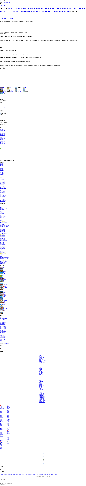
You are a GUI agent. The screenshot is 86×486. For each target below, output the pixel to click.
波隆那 (37, 11)
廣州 (50, 8)
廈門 (46, 8)
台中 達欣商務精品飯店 (3, 188)
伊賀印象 (8, 416)
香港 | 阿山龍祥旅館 (2, 231)
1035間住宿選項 (5, 284)
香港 (9, 8)
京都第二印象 (8, 419)
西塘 (26, 8)
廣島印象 (8, 425)
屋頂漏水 (31, 474)
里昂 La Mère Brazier (41, 372)
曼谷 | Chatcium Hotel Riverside (3, 222)
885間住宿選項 (5, 292)
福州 (43, 8)
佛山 (53, 8)
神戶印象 (8, 415)
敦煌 (37, 8)
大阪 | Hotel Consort (2, 211)
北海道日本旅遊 (10, 474)
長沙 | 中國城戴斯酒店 (2, 244)
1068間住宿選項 (5, 313)
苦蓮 (0, 101)
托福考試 (42, 474)
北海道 (47, 474)
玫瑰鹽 (40, 474)
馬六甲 (10, 11)
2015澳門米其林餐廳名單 (42, 402)
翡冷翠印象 (8, 438)
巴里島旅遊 (20, 474)
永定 (48, 8)
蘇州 (24, 8)
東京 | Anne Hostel (2, 207)
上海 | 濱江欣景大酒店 (2, 236)
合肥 (72, 8)
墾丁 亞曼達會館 (2, 197)
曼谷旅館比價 (1, 168)
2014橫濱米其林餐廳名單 (42, 396)
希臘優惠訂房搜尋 (2, 142)
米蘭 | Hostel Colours (2, 254)
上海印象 (1, 407)
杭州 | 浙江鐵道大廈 (2, 239)
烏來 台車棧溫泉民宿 (2, 183)
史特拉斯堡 (25, 11)
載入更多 (1, 110)
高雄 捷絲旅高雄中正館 (3, 195)
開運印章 (45, 474)
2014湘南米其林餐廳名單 (42, 397)
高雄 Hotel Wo (2, 194)
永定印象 (1, 412)
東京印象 (8, 406)
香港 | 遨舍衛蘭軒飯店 (2, 229)
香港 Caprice (40, 373)
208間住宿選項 (5, 295)
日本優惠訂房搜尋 (2, 131)
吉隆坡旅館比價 (2, 172)
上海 (16, 8)
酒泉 (34, 8)
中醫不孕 (34, 474)
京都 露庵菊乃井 (41, 368)
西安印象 (1, 428)
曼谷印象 (1, 444)
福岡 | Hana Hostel (2, 217)
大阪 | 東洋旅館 (2, 209)
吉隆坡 (4, 11)
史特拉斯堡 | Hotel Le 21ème (3, 251)
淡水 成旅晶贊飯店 (2, 182)
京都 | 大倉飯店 (2, 213)
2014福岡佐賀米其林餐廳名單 (42, 400)
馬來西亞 (5, 294)
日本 (4, 270)
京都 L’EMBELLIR (41, 387)
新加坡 (14, 11)
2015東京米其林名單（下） (42, 395)
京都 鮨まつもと (41, 384)
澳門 (11, 8)
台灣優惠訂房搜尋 (2, 129)
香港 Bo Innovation (41, 359)
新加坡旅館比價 (2, 173)
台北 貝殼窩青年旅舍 (2, 319)
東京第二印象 (8, 407)
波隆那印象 (8, 437)
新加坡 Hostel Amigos (2, 337)
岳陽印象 (1, 421)
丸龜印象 (8, 421)
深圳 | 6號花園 (2, 242)
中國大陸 (5, 286)
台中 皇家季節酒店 (2, 187)
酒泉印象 (1, 430)
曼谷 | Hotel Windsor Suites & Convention (4, 225)
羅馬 (43, 11)
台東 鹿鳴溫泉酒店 (2, 201)
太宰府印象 (8, 423)
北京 (21, 8)
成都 (82, 8)
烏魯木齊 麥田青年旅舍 (3, 326)
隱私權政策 (47, 476)
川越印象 (8, 408)
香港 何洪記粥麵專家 (41, 381)
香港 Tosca (40, 382)
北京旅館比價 (1, 170)
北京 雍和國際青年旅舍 (3, 322)
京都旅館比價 (1, 163)
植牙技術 (17, 474)
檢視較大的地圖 (1, 85)
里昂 (31, 11)
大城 (51, 11)
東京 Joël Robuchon (41, 356)
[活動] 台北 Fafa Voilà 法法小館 (7, 18)
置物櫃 (49, 474)
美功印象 (1, 445)
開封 (65, 8)
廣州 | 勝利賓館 (2, 243)
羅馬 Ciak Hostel (2, 340)
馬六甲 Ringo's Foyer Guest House (4, 336)
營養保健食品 (52, 474)
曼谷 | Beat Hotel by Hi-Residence (4, 226)
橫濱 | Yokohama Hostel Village (3, 208)
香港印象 (1, 432)
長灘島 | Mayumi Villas (2, 263)
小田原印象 (8, 410)
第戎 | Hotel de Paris (2, 252)
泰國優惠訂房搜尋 (2, 135)
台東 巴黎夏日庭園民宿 (3, 200)
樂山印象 (1, 425)
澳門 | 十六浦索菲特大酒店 (3, 233)
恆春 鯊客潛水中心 (2, 317)
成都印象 (1, 424)
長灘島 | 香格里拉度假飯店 (3, 262)
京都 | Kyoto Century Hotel (3, 215)
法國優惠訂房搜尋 (2, 139)
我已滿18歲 (2, 484)
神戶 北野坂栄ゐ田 (41, 389)
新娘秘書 (26, 474)
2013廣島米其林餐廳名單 (42, 399)
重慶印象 (1, 423)
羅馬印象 (8, 439)
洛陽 (63, 8)
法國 (4, 310)
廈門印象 (1, 410)
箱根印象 (8, 411)
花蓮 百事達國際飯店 (2, 199)
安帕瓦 (56, 11)
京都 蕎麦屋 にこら (41, 385)
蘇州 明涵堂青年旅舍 (2, 323)
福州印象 (1, 411)
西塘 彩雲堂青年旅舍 (2, 324)
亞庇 (1, 11)
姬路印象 (8, 417)
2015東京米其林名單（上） (42, 394)
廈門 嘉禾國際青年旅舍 (3, 327)
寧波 (75, 8)
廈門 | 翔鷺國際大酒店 (2, 246)
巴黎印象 (8, 431)
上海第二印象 (2, 408)
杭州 (14, 8)
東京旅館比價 (1, 165)
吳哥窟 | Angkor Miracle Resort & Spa (4, 256)
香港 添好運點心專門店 (42, 380)
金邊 (60, 11)
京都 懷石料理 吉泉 (41, 357)
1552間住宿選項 (5, 300)
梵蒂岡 (46, 11)
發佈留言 (1, 114)
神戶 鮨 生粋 (40, 370)
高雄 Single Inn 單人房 (2, 192)
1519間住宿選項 (5, 308)
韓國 (4, 289)
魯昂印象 (8, 432)
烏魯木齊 (40, 8)
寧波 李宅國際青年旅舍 (3, 332)
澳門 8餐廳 (40, 361)
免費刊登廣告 (13, 474)
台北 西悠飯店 (2, 179)
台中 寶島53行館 (2, 184)
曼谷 (49, 11)
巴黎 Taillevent (40, 371)
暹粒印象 (1, 448)
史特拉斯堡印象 (8, 433)
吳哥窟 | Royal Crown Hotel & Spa (4, 258)
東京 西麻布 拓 (41, 369)
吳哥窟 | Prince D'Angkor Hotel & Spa (4, 257)
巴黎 (19, 11)
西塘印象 (1, 420)
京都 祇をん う (41, 386)
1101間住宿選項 (5, 287)
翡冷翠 (40, 11)
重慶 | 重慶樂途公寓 (2, 248)
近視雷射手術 (5, 474)
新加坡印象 (1, 442)
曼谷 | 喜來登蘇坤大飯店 (3, 224)
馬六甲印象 (1, 440)
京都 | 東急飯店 (2, 212)
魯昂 (22, 11)
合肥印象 (1, 417)
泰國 (4, 299)
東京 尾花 (40, 388)
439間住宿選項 (5, 279)
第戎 (29, 11)
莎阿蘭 (7, 11)
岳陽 (55, 8)
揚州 (67, 8)
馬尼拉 (65, 11)
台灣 (11, 90)
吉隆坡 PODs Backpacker (3, 335)
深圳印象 (1, 434)
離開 (3, 484)
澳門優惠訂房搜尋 (2, 133)
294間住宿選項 (5, 271)
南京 (19, 8)
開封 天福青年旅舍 (2, 330)
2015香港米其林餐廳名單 (42, 401)
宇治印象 (8, 420)
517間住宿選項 (5, 303)
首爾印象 (1, 436)
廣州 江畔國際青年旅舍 (3, 328)
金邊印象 (1, 447)
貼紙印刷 (56, 474)
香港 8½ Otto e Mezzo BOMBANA (43, 360)
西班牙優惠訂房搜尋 (2, 141)
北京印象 (1, 406)
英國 (4, 307)
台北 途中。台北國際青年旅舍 (3, 318)
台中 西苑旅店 (2, 186)
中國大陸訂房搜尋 (2, 130)
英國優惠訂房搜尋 (2, 138)
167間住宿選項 (12, 91)
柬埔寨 (4, 302)
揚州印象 (1, 415)
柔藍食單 (2, 5)
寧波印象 (1, 419)
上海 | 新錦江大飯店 (2, 235)
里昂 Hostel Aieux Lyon (3, 339)
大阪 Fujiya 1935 (41, 354)
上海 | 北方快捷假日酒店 (3, 238)
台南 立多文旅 (2, 190)
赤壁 (60, 8)
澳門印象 (1, 433)
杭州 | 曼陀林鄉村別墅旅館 (3, 240)
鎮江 (70, 8)
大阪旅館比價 (1, 164)
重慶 (80, 8)
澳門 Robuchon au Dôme (42, 362)
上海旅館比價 (1, 169)
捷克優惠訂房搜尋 (2, 143)
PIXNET (38, 476)
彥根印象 (8, 412)
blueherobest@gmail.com (6, 343)
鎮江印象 (1, 416)
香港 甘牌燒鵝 (40, 383)
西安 (28, 8)
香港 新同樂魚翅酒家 (41, 374)
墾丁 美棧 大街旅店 (2, 196)
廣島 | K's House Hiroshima (3, 216)
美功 (54, 11)
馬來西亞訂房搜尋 (2, 137)
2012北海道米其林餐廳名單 (42, 398)
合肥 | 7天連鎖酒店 (2, 247)
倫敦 (17, 11)
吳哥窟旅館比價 (2, 174)
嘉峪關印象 (1, 429)
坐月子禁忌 (2, 474)
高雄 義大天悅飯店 (2, 191)
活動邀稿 (5, 107)
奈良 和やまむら (41, 355)
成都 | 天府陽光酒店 (2, 249)
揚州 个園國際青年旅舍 (3, 331)
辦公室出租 (37, 474)
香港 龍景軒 (40, 358)
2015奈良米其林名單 (41, 393)
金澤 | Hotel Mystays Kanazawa (3, 220)
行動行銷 (29, 474)
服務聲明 (49, 476)
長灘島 (68, 11)
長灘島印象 (8, 443)
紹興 (77, 8)
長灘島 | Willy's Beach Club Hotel (4, 261)
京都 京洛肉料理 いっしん (42, 367)
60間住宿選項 (4, 91)
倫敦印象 (8, 429)
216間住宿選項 (19, 91)
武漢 (58, 8)
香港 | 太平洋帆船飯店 (2, 230)
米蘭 (34, 11)
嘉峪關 (31, 8)
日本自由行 (23, 474)
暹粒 (62, 11)
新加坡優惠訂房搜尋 (2, 134)
